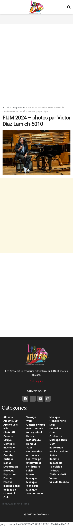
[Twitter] (33, 399)
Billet (6, 428)
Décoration (10, 466)
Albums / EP (10, 421)
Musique (31, 478)
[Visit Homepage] (36, 7)
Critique (8, 459)
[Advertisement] (36, 18)
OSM (52, 444)
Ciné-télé (9, 432)
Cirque (7, 440)
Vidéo (53, 478)
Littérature (33, 466)
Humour (31, 444)
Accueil (6, 107)
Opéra (53, 432)
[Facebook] (25, 399)
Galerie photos (35, 424)
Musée (30, 474)
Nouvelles (55, 428)
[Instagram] (48, 399)
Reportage (56, 447)
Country (8, 455)
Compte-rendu (18, 107)
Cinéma (8, 436)
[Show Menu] (4, 7)
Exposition (9, 474)
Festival (8, 478)
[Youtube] (40, 399)
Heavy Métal (34, 432)
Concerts (9, 451)
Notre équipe (36, 381)
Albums (8, 417)
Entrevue (8, 470)
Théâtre (54, 470)
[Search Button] (68, 7)
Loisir (29, 470)
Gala (6, 497)
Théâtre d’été (58, 474)
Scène (53, 455)
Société (54, 459)
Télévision (55, 466)
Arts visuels (10, 424)
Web (29, 421)
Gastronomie (34, 428)
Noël (52, 424)
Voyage (31, 417)
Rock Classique (58, 451)
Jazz (29, 447)
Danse (7, 463)
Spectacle (55, 463)
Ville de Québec (59, 482)
